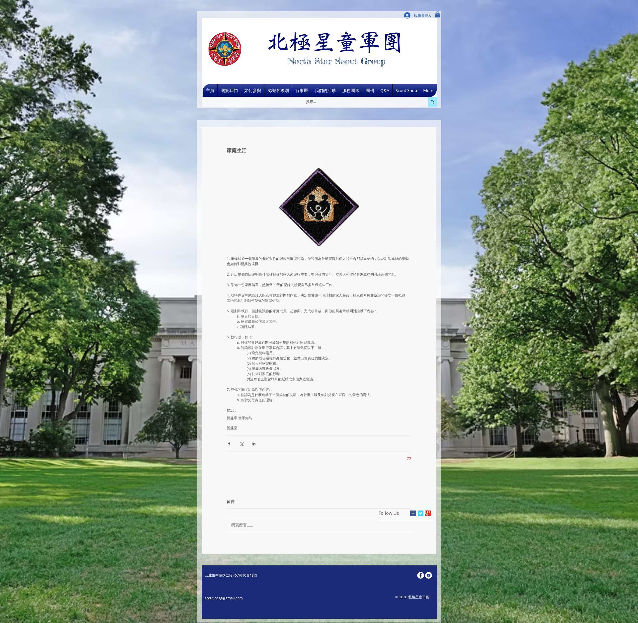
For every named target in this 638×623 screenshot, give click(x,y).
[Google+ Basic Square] (428, 513)
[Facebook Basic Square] (413, 513)
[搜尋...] (432, 102)
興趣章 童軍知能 (239, 418)
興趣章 (232, 427)
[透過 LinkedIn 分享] (253, 443)
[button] (437, 14)
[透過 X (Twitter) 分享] (241, 443)
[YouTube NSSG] (428, 575)
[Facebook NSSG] (420, 575)
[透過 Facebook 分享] (229, 443)
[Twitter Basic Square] (420, 513)
